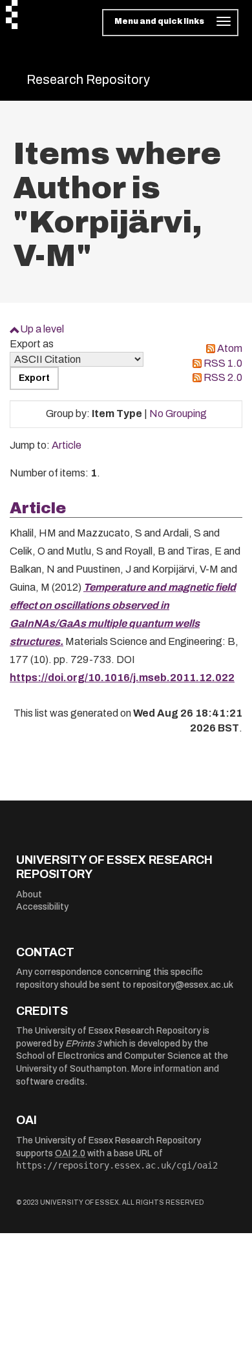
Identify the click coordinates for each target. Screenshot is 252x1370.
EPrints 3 (83, 1043)
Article (66, 445)
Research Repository (88, 79)
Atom (229, 348)
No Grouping (178, 413)
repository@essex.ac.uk (183, 985)
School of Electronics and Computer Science (108, 1056)
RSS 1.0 (223, 363)
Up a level (42, 328)
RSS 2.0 (223, 377)
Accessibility (42, 907)
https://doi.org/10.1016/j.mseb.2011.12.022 (122, 677)
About (29, 894)
